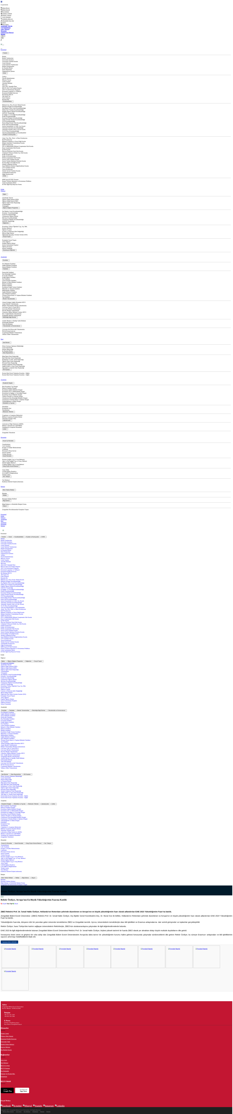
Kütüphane (4, 1076)
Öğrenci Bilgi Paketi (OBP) (10, 201)
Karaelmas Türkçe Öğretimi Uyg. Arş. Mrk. (14, 226)
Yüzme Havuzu (6, 454)
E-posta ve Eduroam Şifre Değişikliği (13, 231)
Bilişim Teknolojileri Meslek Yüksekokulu (14, 305)
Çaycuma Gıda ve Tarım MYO (11, 307)
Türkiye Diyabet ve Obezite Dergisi (12, 396)
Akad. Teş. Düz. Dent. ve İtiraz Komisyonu (14, 138)
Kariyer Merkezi (7, 228)
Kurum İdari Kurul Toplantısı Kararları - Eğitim (15, 373)
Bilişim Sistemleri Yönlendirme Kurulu (13, 143)
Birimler (4, 493)
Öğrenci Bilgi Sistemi (7, 1036)
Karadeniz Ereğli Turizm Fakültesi (12, 287)
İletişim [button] (3, 486)
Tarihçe (4, 76)
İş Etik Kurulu (6, 149)
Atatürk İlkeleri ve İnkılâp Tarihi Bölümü (14, 321)
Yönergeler (5, 206)
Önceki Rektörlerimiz (8, 78)
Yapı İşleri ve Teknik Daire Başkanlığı (13, 368)
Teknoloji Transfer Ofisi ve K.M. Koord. (14, 129)
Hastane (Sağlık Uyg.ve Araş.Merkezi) (13, 459)
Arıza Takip (5, 470)
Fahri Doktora (6, 98)
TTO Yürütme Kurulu (8, 167)
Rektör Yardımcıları (7, 58)
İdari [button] (2, 339)
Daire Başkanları (7, 69)
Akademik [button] (4, 257)
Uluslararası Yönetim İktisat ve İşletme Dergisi (15, 399)
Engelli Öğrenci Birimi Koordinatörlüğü (13, 111)
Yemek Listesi (6, 474)
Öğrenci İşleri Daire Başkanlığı (11, 202)
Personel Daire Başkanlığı (9, 363)
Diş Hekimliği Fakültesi (9, 274)
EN (2, 38)
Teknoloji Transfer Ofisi (9, 418)
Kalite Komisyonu (7, 154)
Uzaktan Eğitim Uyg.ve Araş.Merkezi (13, 464)
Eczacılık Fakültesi (7, 275)
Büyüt (16, 903)
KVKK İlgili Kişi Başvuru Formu (12, 184)
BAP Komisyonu (7, 140)
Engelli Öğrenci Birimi (8, 243)
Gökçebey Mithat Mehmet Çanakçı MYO (14, 312)
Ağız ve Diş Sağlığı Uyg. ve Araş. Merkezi (14, 461)
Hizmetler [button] (3, 437)
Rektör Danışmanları (8, 66)
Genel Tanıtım (6, 81)
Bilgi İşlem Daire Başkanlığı (10, 356)
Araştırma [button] (3, 380)
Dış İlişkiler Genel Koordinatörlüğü (12, 211)
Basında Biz (5, 99)
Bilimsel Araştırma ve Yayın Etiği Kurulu (14, 141)
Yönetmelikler (6, 204)
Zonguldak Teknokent (8, 432)
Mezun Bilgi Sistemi (8, 233)
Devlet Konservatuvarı (8, 331)
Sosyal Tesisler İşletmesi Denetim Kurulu (14, 161)
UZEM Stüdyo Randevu (9, 471)
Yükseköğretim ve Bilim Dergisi (11, 401)
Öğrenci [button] (3, 191)
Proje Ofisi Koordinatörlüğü (10, 124)
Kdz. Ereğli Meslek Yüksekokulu (11, 314)
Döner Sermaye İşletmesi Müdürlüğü (12, 346)
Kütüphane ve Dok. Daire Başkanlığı (13, 359)
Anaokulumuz (6, 444)
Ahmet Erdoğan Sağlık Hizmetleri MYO (14, 302)
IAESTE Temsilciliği (8, 113)
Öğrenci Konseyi (7, 246)
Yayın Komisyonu (7, 169)
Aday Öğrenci (6, 242)
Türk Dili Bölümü (7, 324)
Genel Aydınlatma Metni (9, 183)
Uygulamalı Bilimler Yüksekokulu (12, 332)
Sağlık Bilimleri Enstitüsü (9, 265)
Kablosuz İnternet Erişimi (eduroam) (12, 481)
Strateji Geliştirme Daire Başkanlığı (12, 364)
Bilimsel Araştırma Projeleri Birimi (12, 417)
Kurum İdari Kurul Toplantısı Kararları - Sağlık (15, 375)
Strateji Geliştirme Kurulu (9, 164)
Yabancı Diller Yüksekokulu (10, 334)
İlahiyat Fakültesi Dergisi (9, 388)
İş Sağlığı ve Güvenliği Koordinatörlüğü (13, 115)
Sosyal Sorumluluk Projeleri (10, 245)
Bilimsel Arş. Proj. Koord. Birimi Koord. (14, 105)
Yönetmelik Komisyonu (9, 172)
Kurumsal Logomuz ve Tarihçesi (11, 91)
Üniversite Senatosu (8, 60)
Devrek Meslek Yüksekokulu (10, 310)
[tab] (4, 537)
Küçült (4, 903)
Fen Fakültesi (6, 279)
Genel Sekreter (6, 63)
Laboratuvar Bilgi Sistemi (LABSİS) (12, 424)
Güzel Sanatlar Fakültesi (9, 280)
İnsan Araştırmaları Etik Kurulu (11, 148)
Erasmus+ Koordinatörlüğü (10, 213)
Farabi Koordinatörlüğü (9, 214)
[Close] (1, 48)
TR (2, 36)
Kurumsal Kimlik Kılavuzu (10, 93)
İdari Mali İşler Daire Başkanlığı (11, 358)
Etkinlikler (5, 406)
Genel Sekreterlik (7, 348)
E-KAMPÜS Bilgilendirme (10, 473)
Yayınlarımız (5, 410)
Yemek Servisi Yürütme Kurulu (11, 171)
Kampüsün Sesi (6, 408)
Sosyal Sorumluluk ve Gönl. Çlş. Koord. (14, 126)
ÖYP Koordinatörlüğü (8, 121)
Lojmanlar (5, 449)
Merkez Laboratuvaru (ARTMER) (12, 425)
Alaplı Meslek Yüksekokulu (10, 304)
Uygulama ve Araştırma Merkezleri (12, 415)
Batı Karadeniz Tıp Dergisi (10, 386)
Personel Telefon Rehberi (9, 499)
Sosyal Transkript (7, 248)
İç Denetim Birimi (7, 68)
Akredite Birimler (7, 83)
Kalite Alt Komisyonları (9, 156)
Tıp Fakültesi (6, 297)
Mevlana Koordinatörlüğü (9, 218)
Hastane (42, 1111)
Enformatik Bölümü (8, 322)
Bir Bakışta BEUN (7, 94)
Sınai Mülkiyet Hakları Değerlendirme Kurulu (15, 166)
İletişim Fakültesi (7, 285)
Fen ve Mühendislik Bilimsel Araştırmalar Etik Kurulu (17, 146)
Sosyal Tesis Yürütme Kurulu (10, 159)
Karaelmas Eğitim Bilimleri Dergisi (12, 390)
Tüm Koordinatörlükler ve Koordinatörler (14, 133)
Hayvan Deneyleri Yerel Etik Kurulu (12, 151)
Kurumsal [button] (3, 49)
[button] (5, 53)
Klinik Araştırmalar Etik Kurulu (11, 158)
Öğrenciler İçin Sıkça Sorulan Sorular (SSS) (14, 235)
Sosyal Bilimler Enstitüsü (9, 267)
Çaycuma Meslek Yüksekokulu (11, 309)
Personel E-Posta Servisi (9, 451)
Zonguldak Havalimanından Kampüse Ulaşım (15, 509)
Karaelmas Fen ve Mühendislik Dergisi (13, 391)
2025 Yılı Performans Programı (11, 90)
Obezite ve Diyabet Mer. (8, 1074)
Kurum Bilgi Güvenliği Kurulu (11, 162)
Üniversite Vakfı (5, 1041)
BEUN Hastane (5, 1068)
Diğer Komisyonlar (7, 174)
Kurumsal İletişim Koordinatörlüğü (12, 118)
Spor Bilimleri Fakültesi (9, 293)
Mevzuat (4, 85)
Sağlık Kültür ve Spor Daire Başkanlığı (13, 366)
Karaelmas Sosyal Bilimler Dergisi (12, 395)
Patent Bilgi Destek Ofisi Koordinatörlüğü (14, 123)
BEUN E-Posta (5, 1065)
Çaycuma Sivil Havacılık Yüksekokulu (13, 329)
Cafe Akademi (6, 446)
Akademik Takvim (7, 198)
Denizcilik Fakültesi (8, 272)
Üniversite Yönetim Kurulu (10, 61)
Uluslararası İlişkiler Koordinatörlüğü (13, 219)
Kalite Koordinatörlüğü (9, 116)
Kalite (2, 189)
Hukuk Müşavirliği (7, 349)
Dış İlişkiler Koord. (6, 1050)
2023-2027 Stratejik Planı (9, 86)
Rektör (4, 56)
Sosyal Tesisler (6, 452)
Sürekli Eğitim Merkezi (9, 463)
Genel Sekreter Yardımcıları (10, 64)
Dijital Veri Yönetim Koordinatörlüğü (13, 110)
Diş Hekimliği (5, 1071)
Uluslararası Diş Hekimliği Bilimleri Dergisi (14, 398)
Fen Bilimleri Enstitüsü (8, 264)
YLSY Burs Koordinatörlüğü (10, 131)
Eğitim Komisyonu (7, 144)
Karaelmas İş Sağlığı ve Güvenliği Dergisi (14, 393)
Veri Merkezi (6, 480)
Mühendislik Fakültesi (8, 290)
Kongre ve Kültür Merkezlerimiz (11, 447)
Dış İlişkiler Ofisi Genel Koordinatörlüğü (14, 108)
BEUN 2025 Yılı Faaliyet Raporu (12, 88)
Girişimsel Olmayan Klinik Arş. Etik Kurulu (15, 153)
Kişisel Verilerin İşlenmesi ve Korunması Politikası (16, 181)
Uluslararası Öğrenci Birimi (10, 216)
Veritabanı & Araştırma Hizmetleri (12, 427)
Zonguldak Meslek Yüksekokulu (11, 315)
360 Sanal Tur (6, 96)
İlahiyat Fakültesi (7, 284)
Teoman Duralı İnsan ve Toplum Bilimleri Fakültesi (17, 295)
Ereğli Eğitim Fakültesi (8, 277)
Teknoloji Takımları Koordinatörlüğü (12, 128)
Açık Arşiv (4, 1060)
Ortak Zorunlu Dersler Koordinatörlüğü (13, 119)
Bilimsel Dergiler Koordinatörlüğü (12, 106)
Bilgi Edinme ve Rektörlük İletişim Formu (14, 504)
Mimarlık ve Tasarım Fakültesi (11, 289)
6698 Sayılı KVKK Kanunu (10, 179)
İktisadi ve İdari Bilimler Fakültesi (12, 282)
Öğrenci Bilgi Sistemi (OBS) (10, 199)
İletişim (48, 1111)
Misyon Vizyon (6, 80)
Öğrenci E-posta (7, 230)
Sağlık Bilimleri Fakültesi (9, 292)
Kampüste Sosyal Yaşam (9, 240)
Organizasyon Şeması (8, 71)
